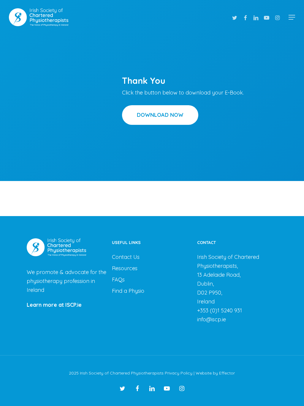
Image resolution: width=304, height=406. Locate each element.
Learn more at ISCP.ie (54, 304)
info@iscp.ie (211, 319)
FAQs (118, 279)
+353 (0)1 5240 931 (219, 310)
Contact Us (126, 257)
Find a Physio (128, 290)
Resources (124, 268)
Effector (227, 373)
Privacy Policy (178, 373)
